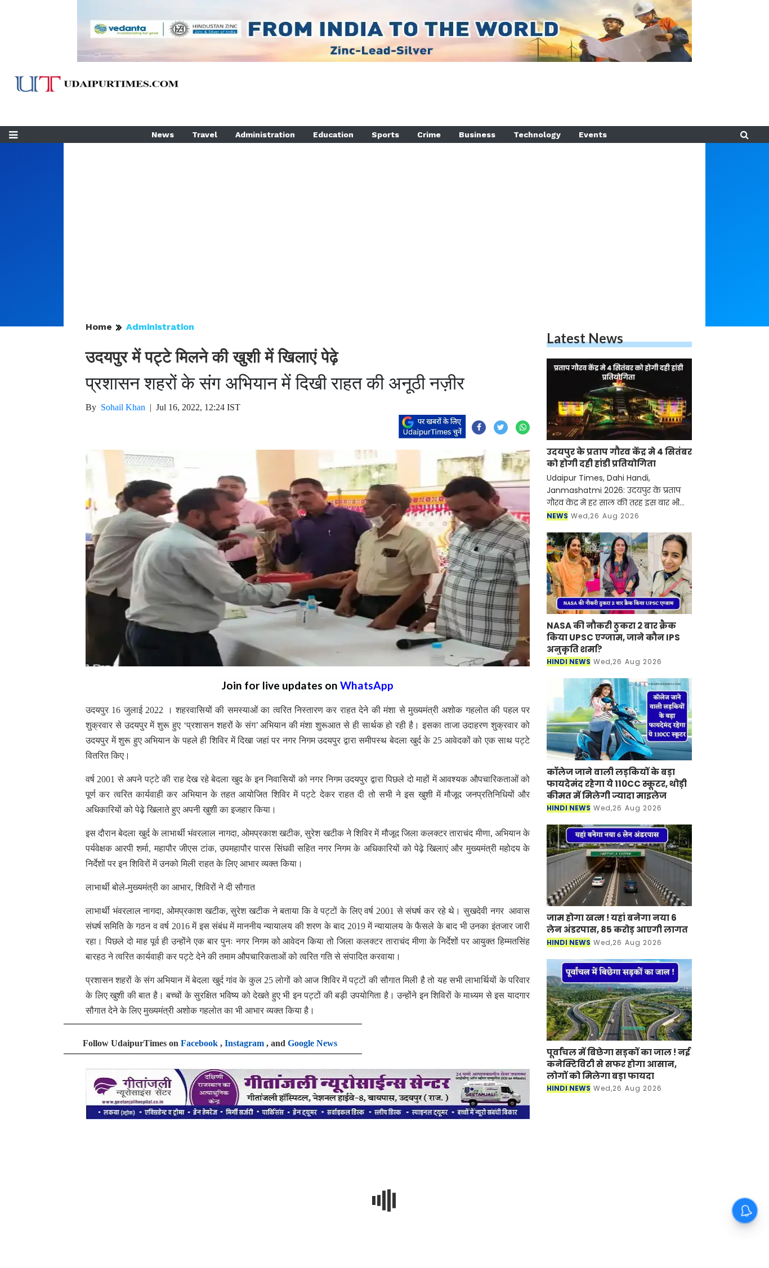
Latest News (585, 338)
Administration (265, 134)
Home (99, 326)
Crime (429, 134)
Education (333, 134)
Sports (385, 134)
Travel (204, 134)
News (162, 134)
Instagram (244, 1043)
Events (593, 134)
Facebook (199, 1043)
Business (477, 134)
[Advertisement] (384, 222)
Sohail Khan (123, 407)
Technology (537, 134)
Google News (312, 1043)
